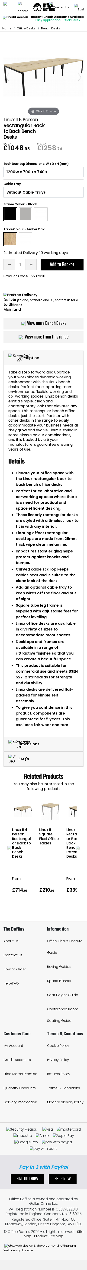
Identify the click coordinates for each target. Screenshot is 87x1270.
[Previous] (7, 77)
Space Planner (59, 980)
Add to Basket (62, 264)
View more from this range (47, 337)
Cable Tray (12, 184)
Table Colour (13, 229)
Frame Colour (14, 204)
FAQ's (23, 759)
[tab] (43, 358)
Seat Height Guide (62, 995)
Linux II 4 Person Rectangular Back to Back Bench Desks (21, 843)
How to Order (14, 969)
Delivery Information (20, 1102)
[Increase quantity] (31, 264)
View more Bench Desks (46, 323)
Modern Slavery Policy (65, 1102)
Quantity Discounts (19, 1088)
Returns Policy (58, 1074)
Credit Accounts (17, 1059)
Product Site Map (48, 1236)
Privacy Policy (58, 1059)
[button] (9, 848)
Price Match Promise (20, 1074)
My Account (13, 1045)
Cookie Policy (58, 1045)
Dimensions (28, 743)
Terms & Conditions (63, 1088)
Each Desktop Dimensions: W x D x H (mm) (36, 164)
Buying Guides (59, 966)
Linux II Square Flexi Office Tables (49, 836)
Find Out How (27, 1179)
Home (7, 28)
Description (28, 358)
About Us (11, 941)
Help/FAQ (11, 983)
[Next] (80, 77)
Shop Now (63, 1179)
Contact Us (13, 955)
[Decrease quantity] (9, 264)
